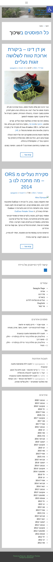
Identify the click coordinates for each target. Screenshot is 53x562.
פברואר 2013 (40, 516)
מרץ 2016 (41, 436)
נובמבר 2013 (40, 489)
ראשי (47, 26)
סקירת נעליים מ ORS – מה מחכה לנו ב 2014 (26, 180)
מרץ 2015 (41, 456)
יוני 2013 (41, 504)
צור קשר (41, 306)
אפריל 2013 (40, 510)
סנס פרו (32, 124)
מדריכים (41, 294)
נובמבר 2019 (40, 403)
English (41, 303)
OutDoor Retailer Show (24, 211)
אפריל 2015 (40, 453)
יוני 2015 (41, 447)
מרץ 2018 (41, 415)
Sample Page (39, 288)
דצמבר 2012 (40, 522)
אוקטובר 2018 (39, 406)
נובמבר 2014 (40, 465)
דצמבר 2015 (40, 441)
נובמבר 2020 (40, 400)
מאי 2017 (41, 421)
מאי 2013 (41, 507)
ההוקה (40, 124)
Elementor (30, 557)
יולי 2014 (41, 474)
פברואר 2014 (40, 483)
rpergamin (13, 68)
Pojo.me (23, 556)
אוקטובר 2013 (39, 492)
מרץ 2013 (41, 513)
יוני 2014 (41, 477)
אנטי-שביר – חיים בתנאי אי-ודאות (32, 324)
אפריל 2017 (40, 424)
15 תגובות (22, 68)
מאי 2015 (41, 450)
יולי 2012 (41, 537)
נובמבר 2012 (40, 525)
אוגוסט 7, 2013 (37, 193)
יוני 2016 (41, 430)
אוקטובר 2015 (39, 444)
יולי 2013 (41, 501)
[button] (50, 9)
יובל (43, 373)
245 (16, 130)
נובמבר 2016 (40, 427)
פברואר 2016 (40, 438)
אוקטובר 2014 (39, 468)
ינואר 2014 (40, 486)
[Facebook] (45, 270)
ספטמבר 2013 (39, 495)
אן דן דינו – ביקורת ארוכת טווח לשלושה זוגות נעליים (26, 55)
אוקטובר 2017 (39, 418)
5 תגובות (22, 193)
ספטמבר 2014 (39, 471)
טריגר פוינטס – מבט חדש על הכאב (24, 370)
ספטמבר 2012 (39, 531)
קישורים (42, 297)
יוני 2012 (41, 539)
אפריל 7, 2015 (38, 68)
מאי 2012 (41, 542)
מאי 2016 (41, 433)
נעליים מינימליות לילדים (35, 300)
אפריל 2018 (40, 412)
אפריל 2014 (40, 480)
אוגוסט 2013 (40, 498)
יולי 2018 (41, 409)
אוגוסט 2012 (40, 534)
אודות (43, 291)
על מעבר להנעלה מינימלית (28, 373)
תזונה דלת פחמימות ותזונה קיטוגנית (31, 333)
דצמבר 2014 (40, 462)
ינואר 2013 (41, 519)
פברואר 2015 (40, 459)
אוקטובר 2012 (39, 528)
